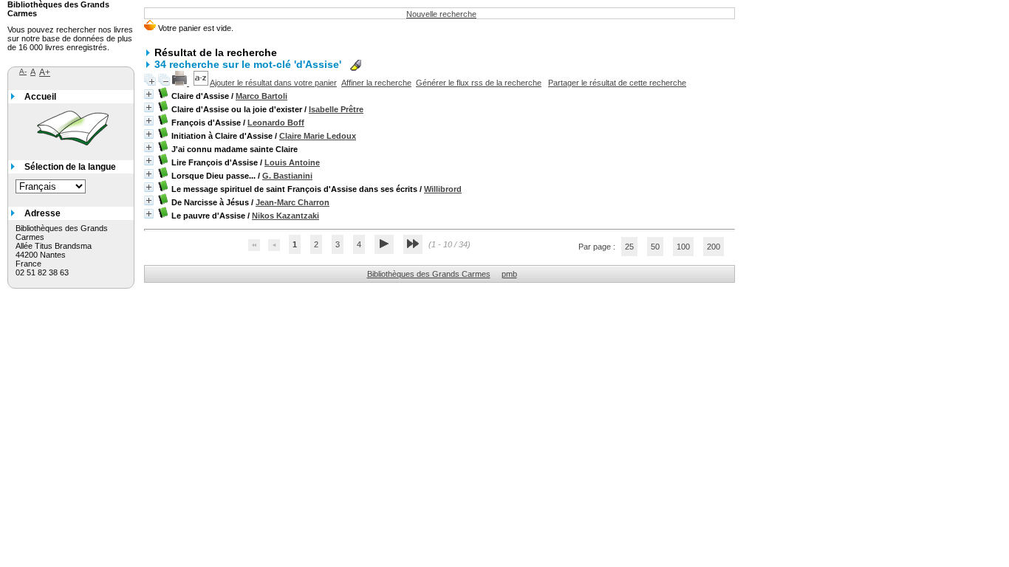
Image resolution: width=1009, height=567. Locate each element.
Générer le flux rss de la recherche (478, 82)
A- (23, 71)
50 (655, 246)
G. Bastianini (287, 175)
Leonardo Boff (275, 122)
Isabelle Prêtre (336, 109)
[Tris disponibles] (202, 82)
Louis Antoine (292, 162)
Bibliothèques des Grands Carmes (428, 273)
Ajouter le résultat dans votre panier (273, 82)
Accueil (40, 97)
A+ (44, 72)
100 (683, 246)
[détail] (149, 94)
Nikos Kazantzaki (285, 215)
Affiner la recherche (376, 82)
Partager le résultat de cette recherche (617, 82)
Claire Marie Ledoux (317, 135)
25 (629, 246)
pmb (509, 273)
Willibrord (443, 189)
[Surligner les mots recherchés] (355, 65)
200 (713, 246)
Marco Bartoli (261, 96)
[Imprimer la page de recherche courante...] (180, 82)
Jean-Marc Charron (292, 202)
